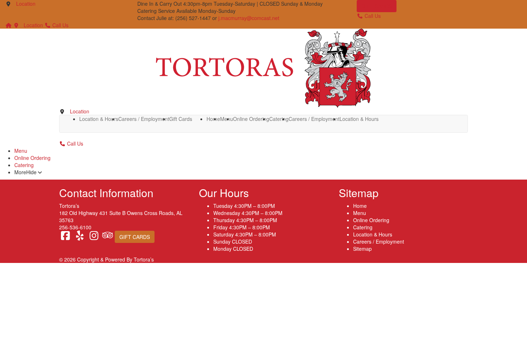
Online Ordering (251, 118)
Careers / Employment (143, 118)
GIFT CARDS (376, 6)
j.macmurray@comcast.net (248, 17)
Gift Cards (180, 118)
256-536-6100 (75, 227)
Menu (20, 150)
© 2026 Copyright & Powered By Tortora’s (106, 259)
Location (25, 3)
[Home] (8, 25)
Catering (279, 118)
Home (213, 118)
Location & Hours (98, 118)
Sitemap (362, 248)
